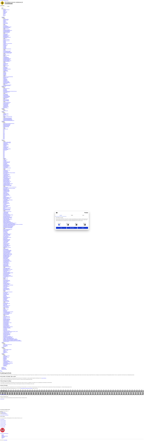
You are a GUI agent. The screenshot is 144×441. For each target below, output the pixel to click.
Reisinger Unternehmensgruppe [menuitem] (7, 221)
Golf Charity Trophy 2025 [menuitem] (6, 182)
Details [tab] (72, 215)
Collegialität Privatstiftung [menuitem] (6, 190)
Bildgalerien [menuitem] (4, 158)
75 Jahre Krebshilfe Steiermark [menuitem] (7, 142)
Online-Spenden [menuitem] (5, 356)
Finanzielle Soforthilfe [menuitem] (6, 97)
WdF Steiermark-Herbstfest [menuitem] (6, 312)
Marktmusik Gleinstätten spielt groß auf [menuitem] (8, 222)
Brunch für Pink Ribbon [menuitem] (6, 179)
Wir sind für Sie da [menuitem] (5, 94)
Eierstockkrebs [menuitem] (5, 56)
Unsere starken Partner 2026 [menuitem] (6, 161)
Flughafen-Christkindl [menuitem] (6, 230)
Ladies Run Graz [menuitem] (5, 159)
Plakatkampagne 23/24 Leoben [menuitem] (7, 208)
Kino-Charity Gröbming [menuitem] (6, 300)
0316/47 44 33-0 (3, 412)
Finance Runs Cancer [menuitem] (5, 164)
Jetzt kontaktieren (2, 419)
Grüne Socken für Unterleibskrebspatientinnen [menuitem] (8, 123)
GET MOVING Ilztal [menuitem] (5, 166)
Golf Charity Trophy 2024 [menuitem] (6, 203)
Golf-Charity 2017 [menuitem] (5, 335)
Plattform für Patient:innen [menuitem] (6, 88)
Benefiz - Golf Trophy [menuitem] (6, 307)
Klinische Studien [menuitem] (5, 83)
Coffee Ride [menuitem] (4, 160)
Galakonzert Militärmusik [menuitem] (6, 288)
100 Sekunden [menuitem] (5, 145)
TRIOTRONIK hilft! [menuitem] (5, 249)
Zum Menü (4, 0)
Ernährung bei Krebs (4, 369)
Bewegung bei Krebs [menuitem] (5, 104)
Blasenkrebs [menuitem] (4, 72)
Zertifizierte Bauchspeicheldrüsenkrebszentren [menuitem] (8, 120)
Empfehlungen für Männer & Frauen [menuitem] (7, 30)
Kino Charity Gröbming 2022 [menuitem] (6, 245)
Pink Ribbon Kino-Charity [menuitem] (6, 214)
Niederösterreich (5, 11)
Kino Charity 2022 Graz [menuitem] (6, 236)
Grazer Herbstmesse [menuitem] (5, 171)
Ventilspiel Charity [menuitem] (5, 285)
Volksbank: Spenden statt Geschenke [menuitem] (7, 254)
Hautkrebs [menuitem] (4, 62)
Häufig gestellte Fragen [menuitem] (6, 99)
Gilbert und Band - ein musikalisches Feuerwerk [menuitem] (9, 223)
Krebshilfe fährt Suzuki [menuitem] (6, 200)
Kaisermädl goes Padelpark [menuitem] (6, 184)
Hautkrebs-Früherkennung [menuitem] (6, 32)
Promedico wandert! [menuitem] (5, 264)
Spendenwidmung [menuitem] (5, 364)
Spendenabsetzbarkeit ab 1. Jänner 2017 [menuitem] (8, 363)
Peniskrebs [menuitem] (4, 74)
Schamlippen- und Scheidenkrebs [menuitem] (7, 60)
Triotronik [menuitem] (4, 309)
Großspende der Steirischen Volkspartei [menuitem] (8, 183)
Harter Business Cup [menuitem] (5, 201)
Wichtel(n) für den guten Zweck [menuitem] (7, 176)
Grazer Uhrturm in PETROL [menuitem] (6, 234)
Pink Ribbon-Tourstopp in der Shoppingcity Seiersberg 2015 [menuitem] (10, 339)
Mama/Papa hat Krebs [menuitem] (6, 106)
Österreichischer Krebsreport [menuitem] (6, 85)
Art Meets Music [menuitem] (5, 293)
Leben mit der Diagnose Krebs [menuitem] (7, 102)
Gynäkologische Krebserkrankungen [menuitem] (7, 43)
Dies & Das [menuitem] (4, 346)
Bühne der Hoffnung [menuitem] (5, 149)
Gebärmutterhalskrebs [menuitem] (5, 57)
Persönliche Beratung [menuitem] (5, 95)
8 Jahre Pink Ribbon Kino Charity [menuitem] (7, 197)
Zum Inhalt (1, 0)
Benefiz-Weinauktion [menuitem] (5, 257)
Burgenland (4, 10)
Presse (2, 8)
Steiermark (4, 13)
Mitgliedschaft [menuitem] (5, 358)
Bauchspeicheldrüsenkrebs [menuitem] (6, 40)
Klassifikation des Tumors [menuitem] (6, 35)
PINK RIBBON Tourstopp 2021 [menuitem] (7, 255)
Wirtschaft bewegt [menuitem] (5, 143)
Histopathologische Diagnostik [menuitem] (7, 37)
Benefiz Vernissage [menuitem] (5, 177)
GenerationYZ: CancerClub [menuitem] (6, 96)
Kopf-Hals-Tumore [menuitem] (5, 44)
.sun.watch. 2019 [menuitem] (5, 329)
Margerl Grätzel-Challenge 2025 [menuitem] (7, 181)
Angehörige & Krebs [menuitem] (5, 105)
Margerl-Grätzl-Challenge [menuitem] (6, 286)
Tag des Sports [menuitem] (5, 287)
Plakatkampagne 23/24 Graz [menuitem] (6, 209)
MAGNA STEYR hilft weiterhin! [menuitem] (7, 250)
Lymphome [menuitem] (4, 47)
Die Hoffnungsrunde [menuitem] (5, 147)
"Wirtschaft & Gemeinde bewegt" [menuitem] (7, 211)
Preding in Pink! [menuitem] (5, 238)
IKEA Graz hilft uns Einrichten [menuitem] (7, 275)
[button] (2, 5)
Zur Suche (7, 0)
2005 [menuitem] (3, 136)
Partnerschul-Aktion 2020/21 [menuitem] (6, 251)
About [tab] (83, 215)
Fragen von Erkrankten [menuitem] (6, 100)
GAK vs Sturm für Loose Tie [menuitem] (6, 215)
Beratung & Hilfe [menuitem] (4, 86)
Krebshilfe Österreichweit (6, 9)
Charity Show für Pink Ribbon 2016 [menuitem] (7, 337)
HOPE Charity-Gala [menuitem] (5, 306)
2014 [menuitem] (3, 130)
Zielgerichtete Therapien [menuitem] (6, 81)
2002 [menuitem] (3, 138)
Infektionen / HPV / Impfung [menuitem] (6, 27)
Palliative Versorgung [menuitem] (5, 107)
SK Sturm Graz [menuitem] (5, 192)
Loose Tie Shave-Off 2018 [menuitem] (6, 330)
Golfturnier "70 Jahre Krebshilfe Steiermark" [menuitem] (8, 338)
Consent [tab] (61, 215)
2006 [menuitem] (3, 135)
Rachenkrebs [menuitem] (4, 69)
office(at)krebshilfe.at (4, 413)
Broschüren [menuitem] (4, 114)
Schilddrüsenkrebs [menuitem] (5, 70)
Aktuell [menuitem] (3, 342)
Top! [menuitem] (2, 139)
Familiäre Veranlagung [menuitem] (6, 28)
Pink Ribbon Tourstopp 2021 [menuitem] (6, 319)
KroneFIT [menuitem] (4, 277)
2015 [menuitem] (3, 129)
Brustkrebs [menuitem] (4, 41)
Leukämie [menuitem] (4, 50)
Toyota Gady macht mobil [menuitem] (6, 263)
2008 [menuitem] (3, 134)
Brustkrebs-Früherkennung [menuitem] (6, 29)
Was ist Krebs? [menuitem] (5, 25)
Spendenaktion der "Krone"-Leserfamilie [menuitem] (8, 226)
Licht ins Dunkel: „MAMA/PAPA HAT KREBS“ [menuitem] (9, 172)
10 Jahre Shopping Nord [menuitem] (6, 301)
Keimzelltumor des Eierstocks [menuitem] (6, 59)
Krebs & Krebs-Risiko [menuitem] (6, 19)
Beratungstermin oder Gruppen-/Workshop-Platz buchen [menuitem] (10, 91)
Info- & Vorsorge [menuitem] (5, 345)
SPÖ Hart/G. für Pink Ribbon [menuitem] (6, 198)
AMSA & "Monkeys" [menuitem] (6, 281)
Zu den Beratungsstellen (3, 394)
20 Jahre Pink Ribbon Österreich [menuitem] (7, 237)
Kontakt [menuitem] (3, 434)
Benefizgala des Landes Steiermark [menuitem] (7, 217)
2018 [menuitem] (3, 156)
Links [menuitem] (4, 115)
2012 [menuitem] (3, 131)
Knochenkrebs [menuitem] (5, 45)
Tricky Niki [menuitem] (4, 204)
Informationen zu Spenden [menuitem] (6, 355)
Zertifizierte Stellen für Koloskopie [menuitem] (7, 118)
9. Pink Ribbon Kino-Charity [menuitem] (6, 174)
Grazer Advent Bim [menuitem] (5, 233)
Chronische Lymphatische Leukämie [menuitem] (7, 52)
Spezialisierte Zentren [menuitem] (5, 113)
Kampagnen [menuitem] (3, 121)
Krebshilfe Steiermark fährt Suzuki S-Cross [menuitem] (8, 225)
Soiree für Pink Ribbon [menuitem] (6, 314)
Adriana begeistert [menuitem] (5, 167)
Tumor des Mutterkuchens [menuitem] (6, 61)
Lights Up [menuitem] (4, 168)
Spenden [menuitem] (3, 353)
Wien (4, 15)
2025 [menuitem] (3, 151)
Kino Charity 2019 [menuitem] (5, 279)
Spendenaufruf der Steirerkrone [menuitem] (7, 247)
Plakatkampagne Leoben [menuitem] (6, 189)
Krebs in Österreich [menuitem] (5, 23)
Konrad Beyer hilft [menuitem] (5, 302)
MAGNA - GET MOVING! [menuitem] (6, 305)
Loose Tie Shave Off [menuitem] (5, 213)
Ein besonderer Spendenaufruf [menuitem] (6, 270)
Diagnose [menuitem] (4, 20)
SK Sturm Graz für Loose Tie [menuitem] (6, 333)
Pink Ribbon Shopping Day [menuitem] (6, 303)
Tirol (3, 14)
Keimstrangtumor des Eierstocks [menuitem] (7, 58)
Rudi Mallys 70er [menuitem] (5, 231)
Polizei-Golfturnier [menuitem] (5, 258)
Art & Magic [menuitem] (4, 295)
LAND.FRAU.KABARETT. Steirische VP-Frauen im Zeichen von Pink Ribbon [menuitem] (13, 224)
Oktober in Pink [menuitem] (5, 271)
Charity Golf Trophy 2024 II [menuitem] (6, 317)
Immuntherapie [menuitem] (5, 80)
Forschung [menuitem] (3, 108)
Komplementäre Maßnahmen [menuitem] (6, 82)
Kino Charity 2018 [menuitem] (5, 292)
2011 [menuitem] (3, 132)
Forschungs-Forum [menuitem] (5, 110)
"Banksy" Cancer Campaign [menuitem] (6, 235)
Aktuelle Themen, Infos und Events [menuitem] (7, 344)
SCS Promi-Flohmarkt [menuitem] (6, 276)
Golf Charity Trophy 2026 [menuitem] (6, 162)
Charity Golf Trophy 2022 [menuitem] (6, 318)
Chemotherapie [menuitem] (5, 79)
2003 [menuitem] (3, 137)
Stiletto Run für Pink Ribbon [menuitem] (6, 297)
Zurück (4, 18)
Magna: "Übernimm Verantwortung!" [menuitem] (7, 229)
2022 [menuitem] (3, 153)
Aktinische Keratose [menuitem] (5, 63)
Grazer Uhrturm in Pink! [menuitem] (6, 194)
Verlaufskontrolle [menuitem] (5, 34)
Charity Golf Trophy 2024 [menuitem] (6, 316)
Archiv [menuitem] (4, 127)
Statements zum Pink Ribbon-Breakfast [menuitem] (8, 326)
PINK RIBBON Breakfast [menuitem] (6, 256)
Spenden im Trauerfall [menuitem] (6, 360)
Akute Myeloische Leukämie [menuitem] (6, 51)
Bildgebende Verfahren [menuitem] (6, 36)
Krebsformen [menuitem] (4, 21)
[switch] (68, 224)
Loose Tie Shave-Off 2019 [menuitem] (6, 280)
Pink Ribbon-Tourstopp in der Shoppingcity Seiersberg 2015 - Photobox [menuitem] (11, 340)
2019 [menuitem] (3, 155)
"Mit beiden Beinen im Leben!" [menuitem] (7, 266)
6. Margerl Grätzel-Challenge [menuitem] (6, 219)
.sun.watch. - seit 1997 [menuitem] (6, 341)
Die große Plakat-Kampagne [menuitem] (6, 260)
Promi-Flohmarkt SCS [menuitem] (6, 261)
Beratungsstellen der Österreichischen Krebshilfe (26, 388)
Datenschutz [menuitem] (3, 436)
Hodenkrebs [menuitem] (4, 73)
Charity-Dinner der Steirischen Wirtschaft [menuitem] (8, 311)
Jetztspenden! (1, 371)
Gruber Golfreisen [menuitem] (5, 199)
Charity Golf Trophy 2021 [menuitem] (6, 321)
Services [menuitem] (3, 111)
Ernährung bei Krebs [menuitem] (5, 103)
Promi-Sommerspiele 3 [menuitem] (6, 324)
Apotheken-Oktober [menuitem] (5, 175)
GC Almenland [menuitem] (5, 163)
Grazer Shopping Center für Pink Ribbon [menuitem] (8, 272)
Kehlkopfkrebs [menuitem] (5, 67)
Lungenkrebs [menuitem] (4, 46)
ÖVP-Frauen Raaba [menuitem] (5, 244)
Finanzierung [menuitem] (4, 365)
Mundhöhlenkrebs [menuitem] (5, 68)
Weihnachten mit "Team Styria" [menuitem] (7, 207)
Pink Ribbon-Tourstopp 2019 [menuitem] (6, 327)
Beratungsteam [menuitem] (5, 351)
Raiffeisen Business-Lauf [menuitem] (6, 262)
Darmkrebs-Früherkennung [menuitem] (6, 31)
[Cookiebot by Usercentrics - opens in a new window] (84, 212)
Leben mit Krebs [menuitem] (5, 92)
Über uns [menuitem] (3, 347)
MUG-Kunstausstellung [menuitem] (6, 202)
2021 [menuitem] (3, 154)
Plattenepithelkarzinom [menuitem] (6, 65)
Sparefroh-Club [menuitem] (5, 246)
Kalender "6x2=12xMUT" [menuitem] (6, 313)
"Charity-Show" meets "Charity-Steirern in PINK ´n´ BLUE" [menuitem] (10, 331)
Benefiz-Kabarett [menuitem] (5, 310)
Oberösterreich (5, 12)
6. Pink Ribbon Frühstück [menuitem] (6, 178)
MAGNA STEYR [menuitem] (5, 173)
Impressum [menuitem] (3, 437)
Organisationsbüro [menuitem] (5, 352)
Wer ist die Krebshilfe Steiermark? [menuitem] (7, 349)
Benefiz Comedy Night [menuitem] (6, 193)
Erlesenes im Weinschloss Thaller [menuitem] (7, 185)
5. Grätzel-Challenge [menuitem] (5, 241)
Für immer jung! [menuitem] (5, 282)
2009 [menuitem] (3, 133)
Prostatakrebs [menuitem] (4, 75)
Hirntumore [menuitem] (4, 42)
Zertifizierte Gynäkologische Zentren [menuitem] (7, 116)
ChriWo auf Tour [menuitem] (5, 206)
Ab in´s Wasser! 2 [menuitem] (5, 232)
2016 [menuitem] (3, 157)
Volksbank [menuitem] (4, 196)
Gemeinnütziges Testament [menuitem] (6, 361)
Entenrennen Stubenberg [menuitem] (6, 220)
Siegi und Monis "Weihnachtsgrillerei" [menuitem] (7, 227)
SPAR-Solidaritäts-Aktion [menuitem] (6, 268)
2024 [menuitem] (3, 152)
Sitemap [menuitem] (3, 435)
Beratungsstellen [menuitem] (5, 90)
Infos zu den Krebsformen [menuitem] (6, 39)
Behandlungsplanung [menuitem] (5, 77)
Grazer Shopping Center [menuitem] (6, 191)
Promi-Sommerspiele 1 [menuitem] (6, 323)
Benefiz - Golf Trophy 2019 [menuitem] (6, 289)
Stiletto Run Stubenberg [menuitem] (6, 320)
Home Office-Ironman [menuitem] (6, 274)
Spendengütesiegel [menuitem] (5, 362)
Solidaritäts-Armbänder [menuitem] (6, 144)
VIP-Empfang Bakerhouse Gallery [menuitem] (7, 322)
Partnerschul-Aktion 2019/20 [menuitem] (6, 273)
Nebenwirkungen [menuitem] (5, 22)
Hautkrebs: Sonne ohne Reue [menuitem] (6, 124)
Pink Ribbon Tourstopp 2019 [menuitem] (6, 283)
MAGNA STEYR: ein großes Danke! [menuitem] (7, 269)
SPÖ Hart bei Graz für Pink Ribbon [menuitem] (7, 253)
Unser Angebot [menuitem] (5, 89)
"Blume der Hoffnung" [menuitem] (6, 146)
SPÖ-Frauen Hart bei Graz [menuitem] (6, 216)
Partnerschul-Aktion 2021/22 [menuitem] (6, 239)
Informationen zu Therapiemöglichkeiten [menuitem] (8, 76)
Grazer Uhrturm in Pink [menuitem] (6, 332)
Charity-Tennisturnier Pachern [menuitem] (6, 252)
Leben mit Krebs (4, 368)
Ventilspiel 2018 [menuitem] (5, 298)
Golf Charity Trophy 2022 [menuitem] (6, 243)
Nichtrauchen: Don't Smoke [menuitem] (6, 125)
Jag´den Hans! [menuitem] (5, 299)
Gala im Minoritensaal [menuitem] (6, 294)
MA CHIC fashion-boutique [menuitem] (6, 205)
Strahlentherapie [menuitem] (5, 78)
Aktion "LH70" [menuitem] (5, 242)
